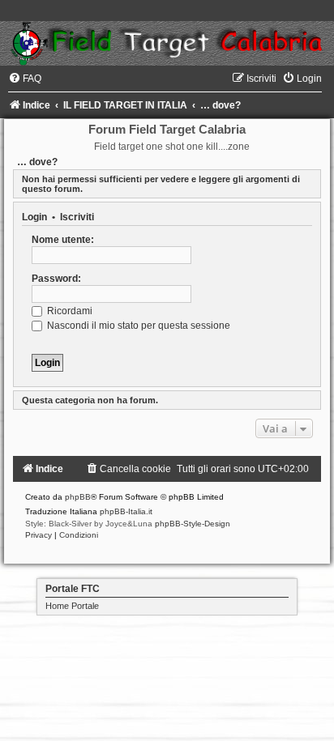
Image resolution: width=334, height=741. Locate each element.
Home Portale (72, 606)
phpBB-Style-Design (192, 523)
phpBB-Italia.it (126, 511)
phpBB (78, 496)
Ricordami (68, 311)
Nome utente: (63, 239)
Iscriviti (77, 217)
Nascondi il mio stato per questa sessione (137, 325)
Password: (56, 278)
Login (34, 217)
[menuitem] (24, 78)
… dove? (37, 162)
